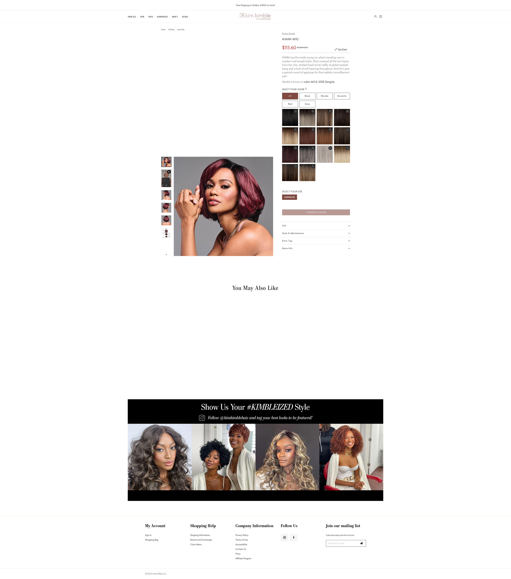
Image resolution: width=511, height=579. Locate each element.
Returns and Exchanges (201, 540)
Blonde (324, 95)
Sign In (148, 535)
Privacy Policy (242, 535)
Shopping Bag (151, 540)
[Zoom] (223, 206)
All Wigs (171, 29)
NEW (142, 16)
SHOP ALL (132, 16)
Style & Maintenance (293, 233)
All (290, 95)
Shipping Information (200, 535)
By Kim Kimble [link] (288, 33)
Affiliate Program (243, 558)
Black (307, 95)
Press (238, 554)
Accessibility (241, 544)
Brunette (341, 95)
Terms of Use (242, 540)
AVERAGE (289, 197)
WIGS (150, 16)
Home (163, 29)
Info (284, 225)
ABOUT (175, 16)
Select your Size (292, 191)
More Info (287, 248)
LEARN (185, 16)
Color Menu (196, 544)
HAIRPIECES (162, 16)
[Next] (166, 254)
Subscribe (361, 543)
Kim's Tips (287, 240)
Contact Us (241, 549)
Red (290, 103)
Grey (307, 103)
